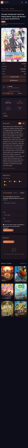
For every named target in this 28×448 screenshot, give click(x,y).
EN (20, 123)
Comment (5, 199)
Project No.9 (20, 103)
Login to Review (9, 241)
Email (4, 218)
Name (4, 212)
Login (8, 93)
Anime (6, 8)
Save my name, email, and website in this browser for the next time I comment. (13, 226)
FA (23, 123)
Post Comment (8, 230)
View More (22, 263)
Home (2, 8)
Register (20, 93)
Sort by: (15, 192)
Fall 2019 (12, 8)
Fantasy (6, 116)
